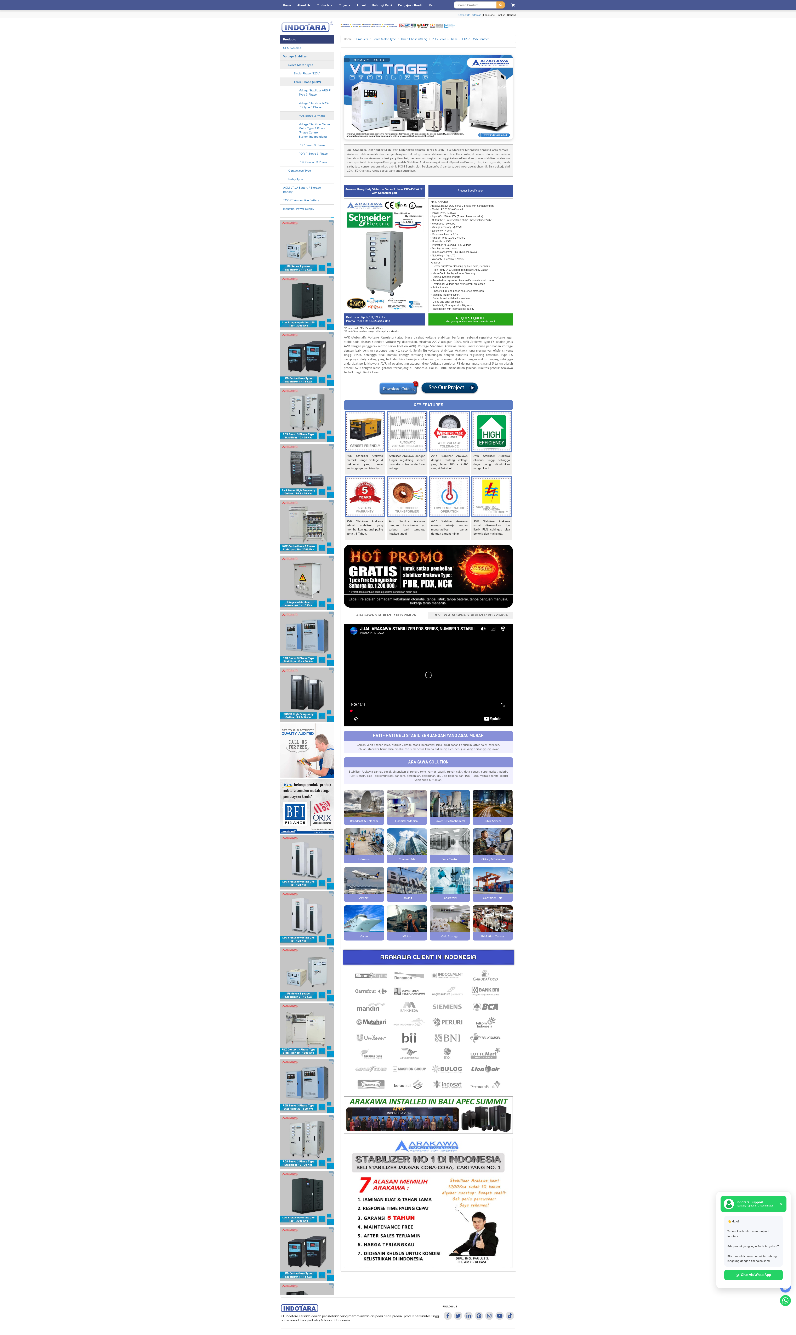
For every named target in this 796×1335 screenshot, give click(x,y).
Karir (432, 5)
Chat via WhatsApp (756, 1275)
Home (287, 5)
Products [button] (323, 5)
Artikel (361, 5)
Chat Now (400, 286)
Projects (344, 5)
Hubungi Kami (382, 5)
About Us (304, 5)
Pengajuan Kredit (410, 5)
